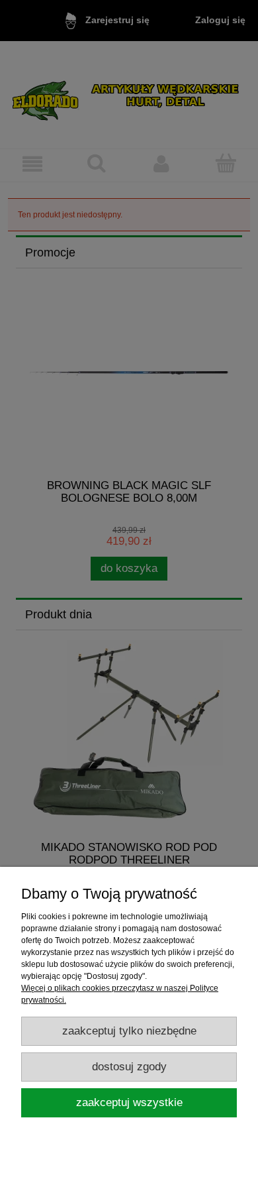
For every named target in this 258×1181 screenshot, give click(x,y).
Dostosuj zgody (129, 1066)
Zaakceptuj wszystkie (129, 1102)
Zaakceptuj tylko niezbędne (129, 1031)
